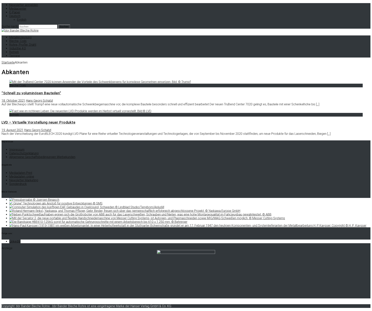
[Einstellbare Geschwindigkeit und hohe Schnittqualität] (147, 218)
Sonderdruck (18, 184)
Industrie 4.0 (17, 48)
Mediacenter (17, 8)
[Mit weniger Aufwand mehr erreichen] (98, 222)
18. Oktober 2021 (13, 100)
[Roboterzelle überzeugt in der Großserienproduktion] (124, 211)
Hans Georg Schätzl (39, 100)
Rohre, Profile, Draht (22, 44)
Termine (14, 56)
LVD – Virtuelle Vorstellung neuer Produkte (38, 122)
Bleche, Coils (18, 41)
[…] (317, 104)
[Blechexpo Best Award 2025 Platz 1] (34, 200)
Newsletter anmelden (23, 5)
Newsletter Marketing (23, 180)
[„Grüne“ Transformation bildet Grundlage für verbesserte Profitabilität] (55, 203)
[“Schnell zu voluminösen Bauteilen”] (100, 82)
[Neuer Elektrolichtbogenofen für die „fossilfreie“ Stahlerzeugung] (86, 207)
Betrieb (14, 52)
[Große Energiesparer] (140, 214)
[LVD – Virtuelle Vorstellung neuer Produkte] (80, 111)
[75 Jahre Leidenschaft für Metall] (187, 225)
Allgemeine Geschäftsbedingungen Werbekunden (42, 157)
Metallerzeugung (20, 37)
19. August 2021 (12, 130)
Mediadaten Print (20, 173)
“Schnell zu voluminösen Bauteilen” (31, 93)
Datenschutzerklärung (24, 153)
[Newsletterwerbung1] (186, 253)
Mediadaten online (21, 176)
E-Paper (14, 12)
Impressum (16, 149)
